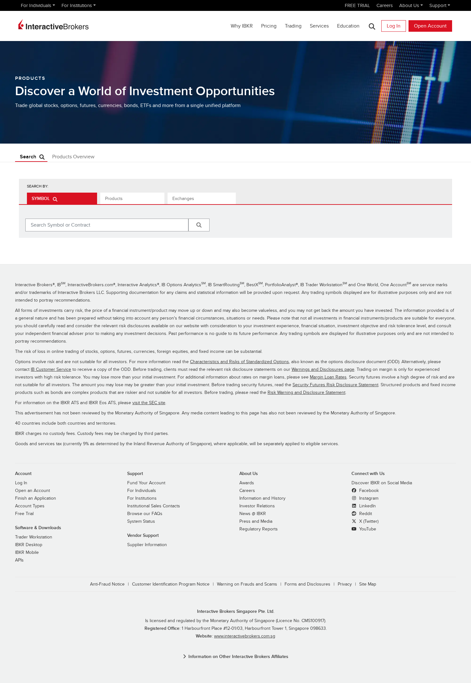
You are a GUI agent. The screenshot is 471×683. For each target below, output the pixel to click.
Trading (293, 26)
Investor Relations (257, 506)
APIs (19, 560)
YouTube (367, 529)
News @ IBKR (252, 513)
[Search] (372, 26)
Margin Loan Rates (328, 377)
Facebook (368, 490)
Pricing (269, 26)
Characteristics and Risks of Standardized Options (239, 361)
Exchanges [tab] (183, 198)
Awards (246, 483)
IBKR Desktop (28, 544)
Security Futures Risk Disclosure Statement (335, 384)
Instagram (368, 498)
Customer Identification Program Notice (171, 584)
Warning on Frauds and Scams (247, 584)
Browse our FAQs (144, 513)
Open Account (430, 26)
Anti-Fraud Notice (107, 584)
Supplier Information (147, 544)
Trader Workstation (33, 537)
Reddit (365, 513)
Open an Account (32, 490)
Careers (384, 5)
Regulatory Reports (258, 529)
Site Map (367, 584)
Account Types (30, 506)
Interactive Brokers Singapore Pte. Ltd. (235, 611)
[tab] (62, 198)
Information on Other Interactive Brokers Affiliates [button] (238, 656)
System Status (141, 521)
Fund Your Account (146, 483)
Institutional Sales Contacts (153, 506)
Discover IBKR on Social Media (381, 483)
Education (348, 26)
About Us (409, 5)
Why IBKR (242, 26)
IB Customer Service (51, 369)
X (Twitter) (368, 521)
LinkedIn (367, 506)
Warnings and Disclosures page (323, 369)
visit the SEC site (148, 402)
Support (437, 5)
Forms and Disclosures (307, 584)
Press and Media (255, 521)
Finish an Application (35, 498)
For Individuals (36, 5)
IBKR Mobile (27, 552)
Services (319, 26)
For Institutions (77, 5)
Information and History (262, 498)
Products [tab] (114, 198)
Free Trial (24, 513)
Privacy (345, 584)
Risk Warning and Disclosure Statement (306, 392)
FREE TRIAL (357, 5)
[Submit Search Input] (199, 225)
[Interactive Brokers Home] (53, 24)
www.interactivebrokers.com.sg (244, 636)
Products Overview (73, 157)
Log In (394, 26)
